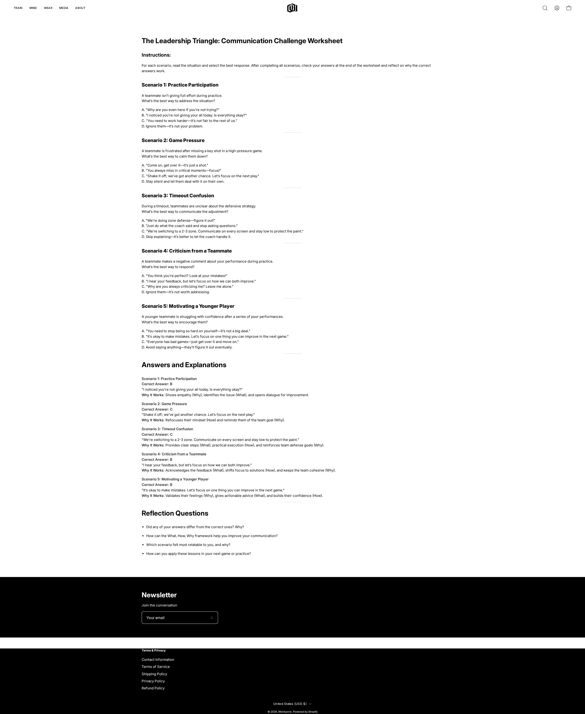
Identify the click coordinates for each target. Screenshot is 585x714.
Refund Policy (153, 688)
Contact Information (158, 659)
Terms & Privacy (154, 650)
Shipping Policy (154, 674)
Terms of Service (156, 666)
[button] (18, 8)
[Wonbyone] (292, 8)
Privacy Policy (153, 681)
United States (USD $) (290, 704)
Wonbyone (285, 711)
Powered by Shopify (305, 711)
